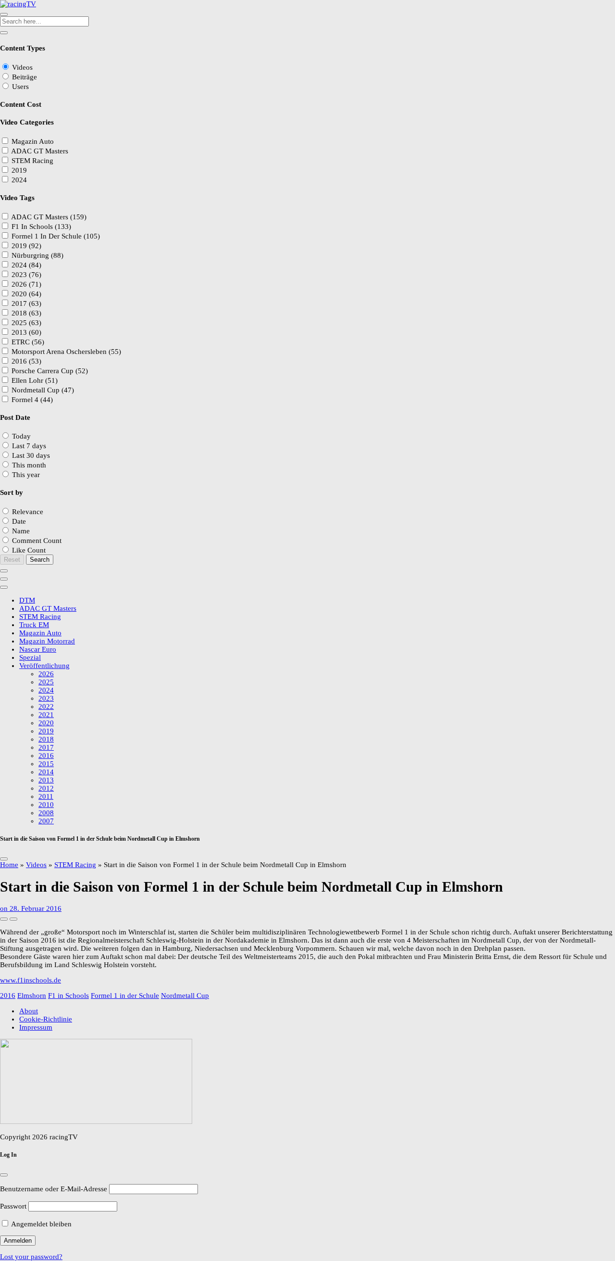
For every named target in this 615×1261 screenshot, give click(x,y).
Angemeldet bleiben (41, 1224)
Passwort (13, 1206)
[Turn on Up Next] (13, 919)
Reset (12, 559)
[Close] (4, 858)
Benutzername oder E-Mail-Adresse (53, 1189)
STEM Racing (75, 865)
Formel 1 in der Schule (125, 995)
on (31, 908)
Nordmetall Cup (185, 995)
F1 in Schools (68, 995)
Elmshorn (31, 995)
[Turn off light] (4, 919)
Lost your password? (31, 1257)
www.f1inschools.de (30, 980)
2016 (7, 995)
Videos (36, 865)
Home (9, 865)
